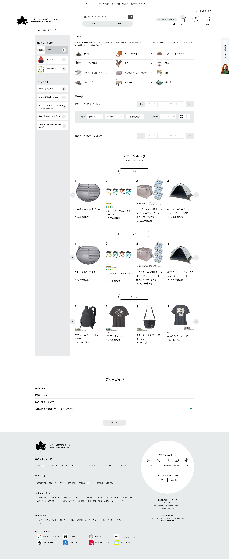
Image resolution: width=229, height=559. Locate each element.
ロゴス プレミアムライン (86, 465)
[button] (72, 195)
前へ (141, 104)
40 (176, 104)
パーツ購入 (100, 497)
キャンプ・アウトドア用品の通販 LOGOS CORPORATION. (167, 518)
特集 (72, 520)
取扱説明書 (55, 497)
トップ (39, 520)
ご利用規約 (81, 501)
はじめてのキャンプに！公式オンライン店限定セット (51, 106)
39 (171, 104)
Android (173, 479)
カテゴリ (95, 23)
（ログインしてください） (112, 465)
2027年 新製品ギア (46, 89)
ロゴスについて (50, 520)
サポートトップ (42, 497)
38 (165, 104)
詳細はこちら (114, 422)
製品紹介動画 (67, 497)
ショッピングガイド (66, 501)
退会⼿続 (109, 483)
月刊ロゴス (63, 520)
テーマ (120, 23)
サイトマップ (126, 501)
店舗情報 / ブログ (83, 520)
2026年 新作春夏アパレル (48, 97)
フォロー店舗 (71, 483)
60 (174, 117)
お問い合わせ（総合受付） (46, 501)
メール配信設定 (97, 483)
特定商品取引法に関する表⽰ (98, 501)
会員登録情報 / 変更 (44, 483)
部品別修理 (89, 497)
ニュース (115, 501)
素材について (42, 523)
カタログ (78, 497)
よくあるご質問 (127, 497)
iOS (161, 479)
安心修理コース (112, 497)
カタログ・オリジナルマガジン (114, 520)
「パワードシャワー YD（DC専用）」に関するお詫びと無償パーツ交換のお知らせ (113, 4)
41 (181, 104)
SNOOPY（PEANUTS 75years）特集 (50, 125)
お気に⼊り (59, 483)
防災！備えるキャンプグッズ (49, 116)
